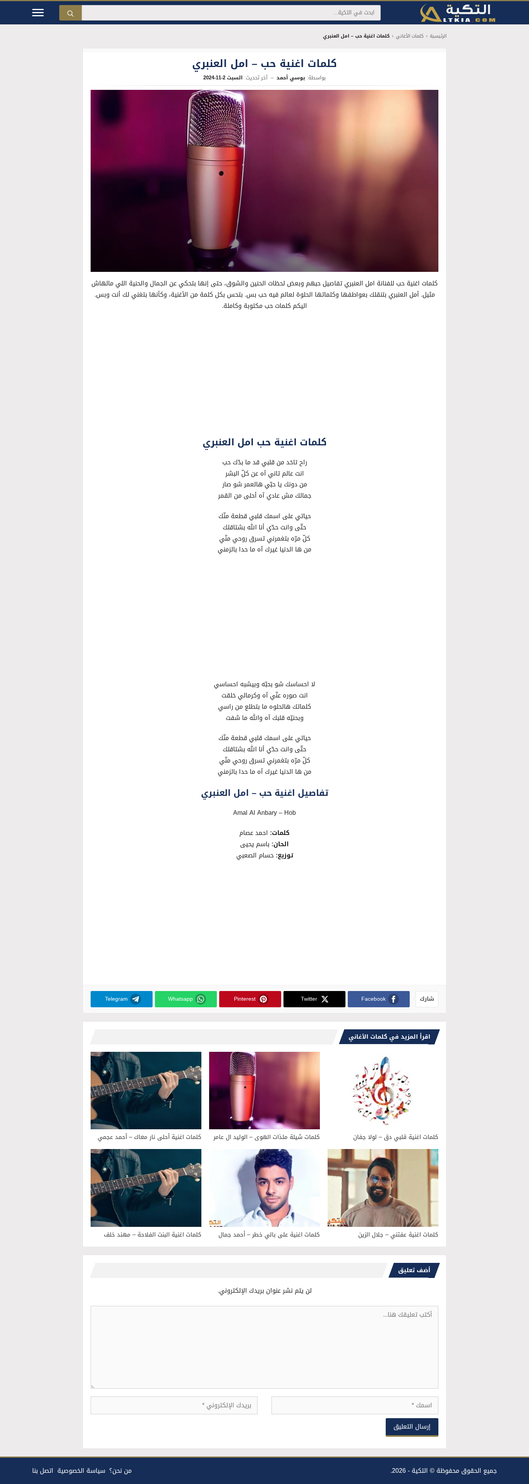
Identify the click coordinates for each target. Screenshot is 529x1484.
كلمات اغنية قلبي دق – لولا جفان (395, 1137)
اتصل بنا (42, 1471)
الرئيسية (438, 36)
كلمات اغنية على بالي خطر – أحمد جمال (269, 1234)
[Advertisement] (264, 375)
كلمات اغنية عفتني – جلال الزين (398, 1234)
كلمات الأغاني (410, 36)
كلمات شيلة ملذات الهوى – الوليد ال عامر (266, 1137)
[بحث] (70, 13)
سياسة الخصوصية (81, 1471)
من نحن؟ (120, 1471)
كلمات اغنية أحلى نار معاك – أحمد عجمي (149, 1137)
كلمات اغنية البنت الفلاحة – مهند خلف (152, 1234)
